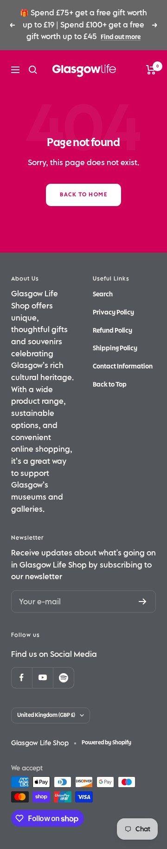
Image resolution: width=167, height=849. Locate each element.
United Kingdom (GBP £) (46, 715)
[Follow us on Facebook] (21, 677)
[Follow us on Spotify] (63, 677)
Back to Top (110, 384)
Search (103, 294)
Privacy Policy (113, 312)
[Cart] (151, 69)
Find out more (121, 36)
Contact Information (123, 366)
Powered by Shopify (106, 743)
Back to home (83, 195)
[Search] (33, 70)
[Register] (143, 601)
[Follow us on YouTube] (42, 677)
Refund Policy (112, 330)
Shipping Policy (115, 348)
